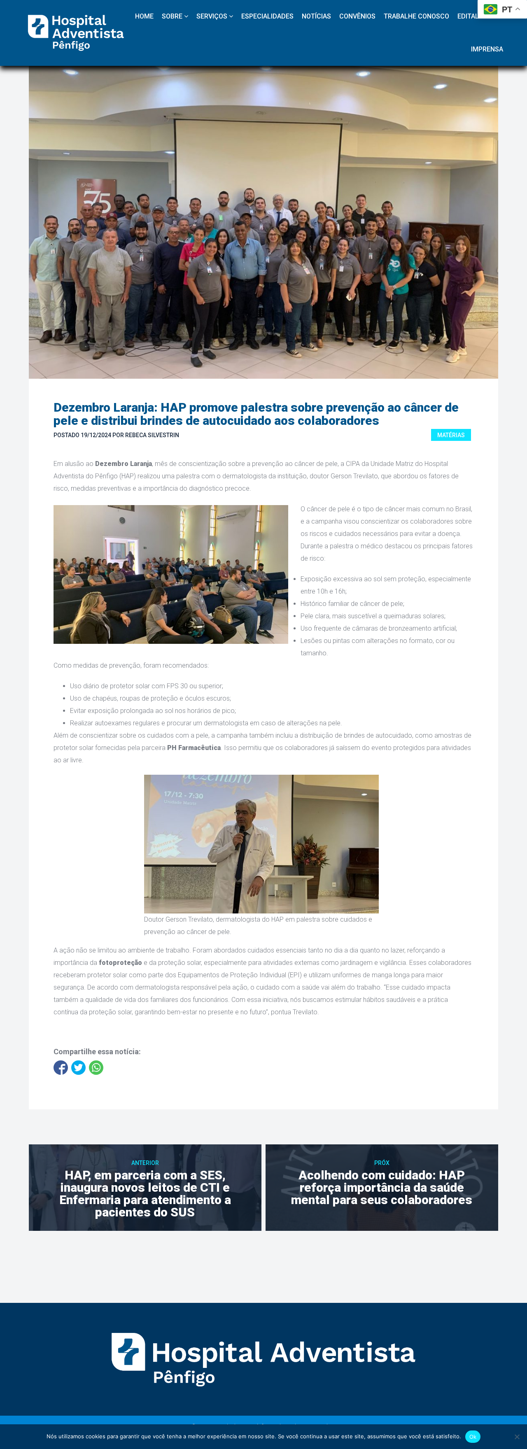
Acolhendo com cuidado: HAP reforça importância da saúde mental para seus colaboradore (381, 1187)
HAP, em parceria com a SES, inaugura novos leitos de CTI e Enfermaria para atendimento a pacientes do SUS (145, 1193)
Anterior (145, 1163)
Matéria (451, 435)
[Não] (517, 1437)
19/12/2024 (96, 435)
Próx (381, 1163)
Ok (473, 1436)
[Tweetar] (78, 1067)
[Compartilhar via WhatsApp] (96, 1067)
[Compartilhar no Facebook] (61, 1067)
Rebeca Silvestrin (152, 435)
